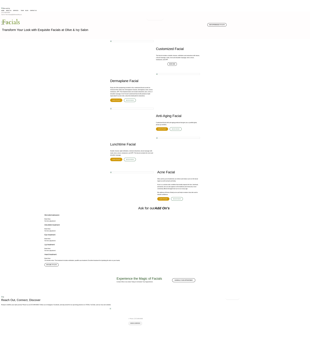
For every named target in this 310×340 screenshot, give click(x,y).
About (148, 312)
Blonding (167, 314)
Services (168, 309)
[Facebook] (130, 313)
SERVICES (186, 309)
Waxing (185, 320)
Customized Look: (169, 328)
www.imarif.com (140, 336)
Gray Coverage (187, 317)
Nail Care (185, 325)
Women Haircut (169, 317)
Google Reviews (151, 323)
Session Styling (187, 328)
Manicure (185, 312)
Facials (167, 312)
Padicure (185, 314)
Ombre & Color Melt (170, 320)
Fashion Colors (169, 323)
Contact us (149, 325)
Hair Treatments (187, 323)
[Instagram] (135, 313)
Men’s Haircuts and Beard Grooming (190, 332)
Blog (148, 314)
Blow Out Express (169, 325)
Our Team (149, 317)
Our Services (150, 320)
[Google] (139, 313)
